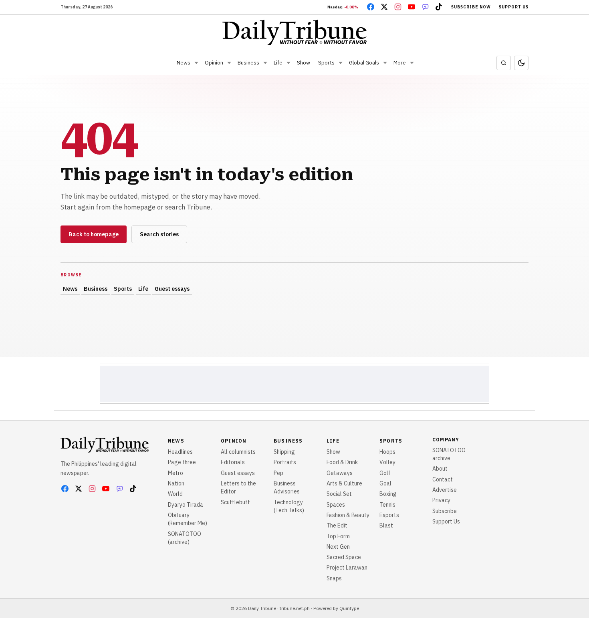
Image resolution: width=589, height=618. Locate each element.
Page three (182, 462)
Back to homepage (94, 234)
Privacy (441, 500)
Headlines (180, 451)
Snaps (334, 578)
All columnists (238, 451)
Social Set (339, 493)
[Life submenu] (288, 63)
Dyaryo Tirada (185, 504)
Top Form (338, 536)
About (440, 468)
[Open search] (503, 63)
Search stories (159, 234)
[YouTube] (411, 6)
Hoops (387, 451)
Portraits (285, 462)
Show (303, 62)
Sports (326, 62)
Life (278, 62)
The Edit (337, 525)
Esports (389, 515)
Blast (386, 525)
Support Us (513, 7)
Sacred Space (344, 557)
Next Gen (338, 546)
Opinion (214, 62)
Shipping (284, 451)
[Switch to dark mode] (521, 63)
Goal (385, 483)
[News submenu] (196, 63)
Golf (385, 473)
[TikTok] (438, 6)
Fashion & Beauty (348, 515)
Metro (175, 473)
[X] (384, 6)
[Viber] (425, 6)
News (183, 62)
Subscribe (444, 511)
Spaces (336, 504)
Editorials (233, 462)
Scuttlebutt (235, 502)
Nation (176, 483)
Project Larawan (347, 567)
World (175, 493)
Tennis (387, 504)
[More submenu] (411, 63)
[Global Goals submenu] (385, 63)
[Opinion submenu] (229, 63)
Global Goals (364, 62)
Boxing (388, 493)
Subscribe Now (471, 7)
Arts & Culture (344, 483)
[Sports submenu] (340, 63)
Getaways (340, 473)
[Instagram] (397, 6)
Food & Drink (342, 462)
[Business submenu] (265, 63)
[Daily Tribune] (294, 32)
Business (248, 62)
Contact (442, 479)
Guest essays (172, 288)
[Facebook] (370, 6)
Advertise (444, 489)
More (399, 62)
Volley (387, 462)
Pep (278, 473)
